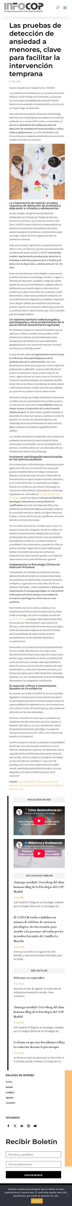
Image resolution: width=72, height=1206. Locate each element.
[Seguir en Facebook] (8, 1126)
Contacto (10, 1102)
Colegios (10, 1092)
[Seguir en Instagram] (28, 1126)
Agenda (9, 1097)
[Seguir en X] (15, 1126)
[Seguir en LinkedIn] (21, 1126)
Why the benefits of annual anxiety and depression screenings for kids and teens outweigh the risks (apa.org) (36, 785)
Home (9, 1081)
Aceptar (37, 1201)
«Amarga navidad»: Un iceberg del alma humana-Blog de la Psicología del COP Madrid (39, 887)
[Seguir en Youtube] (35, 1126)
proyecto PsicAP (17, 619)
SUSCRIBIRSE (33, 1175)
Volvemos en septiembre (29, 978)
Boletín (9, 1087)
